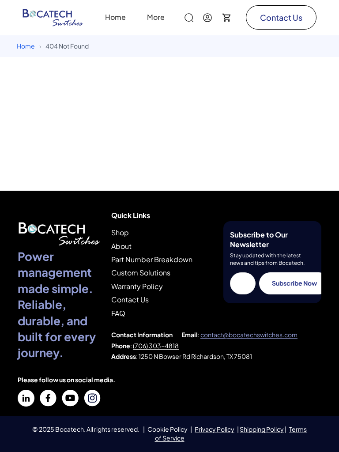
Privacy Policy (214, 429)
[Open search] (189, 17)
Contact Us (281, 17)
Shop (120, 232)
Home (26, 46)
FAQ (118, 313)
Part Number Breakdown (151, 259)
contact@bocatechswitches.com (249, 335)
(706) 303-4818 (156, 346)
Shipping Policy (262, 429)
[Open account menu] (207, 17)
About (121, 246)
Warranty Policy (137, 286)
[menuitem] (156, 18)
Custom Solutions (140, 272)
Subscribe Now (294, 283)
